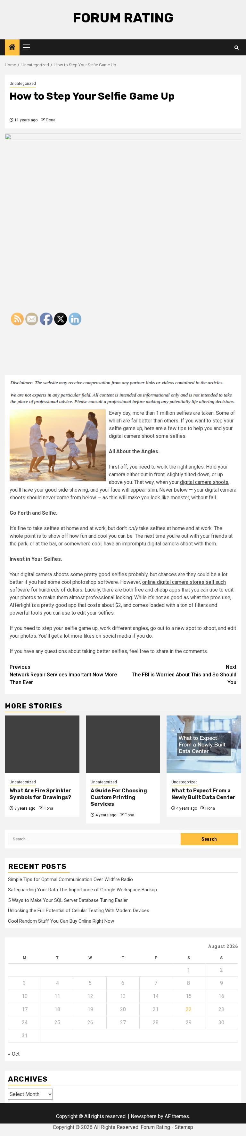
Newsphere (144, 1116)
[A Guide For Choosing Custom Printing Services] (123, 744)
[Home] (12, 47)
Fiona (50, 120)
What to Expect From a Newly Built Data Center (203, 794)
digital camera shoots (204, 482)
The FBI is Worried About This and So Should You (184, 674)
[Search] (237, 47)
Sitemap (184, 1127)
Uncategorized (23, 83)
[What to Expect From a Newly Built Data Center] (204, 744)
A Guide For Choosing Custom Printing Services (119, 797)
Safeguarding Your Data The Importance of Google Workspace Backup (82, 890)
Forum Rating (123, 18)
